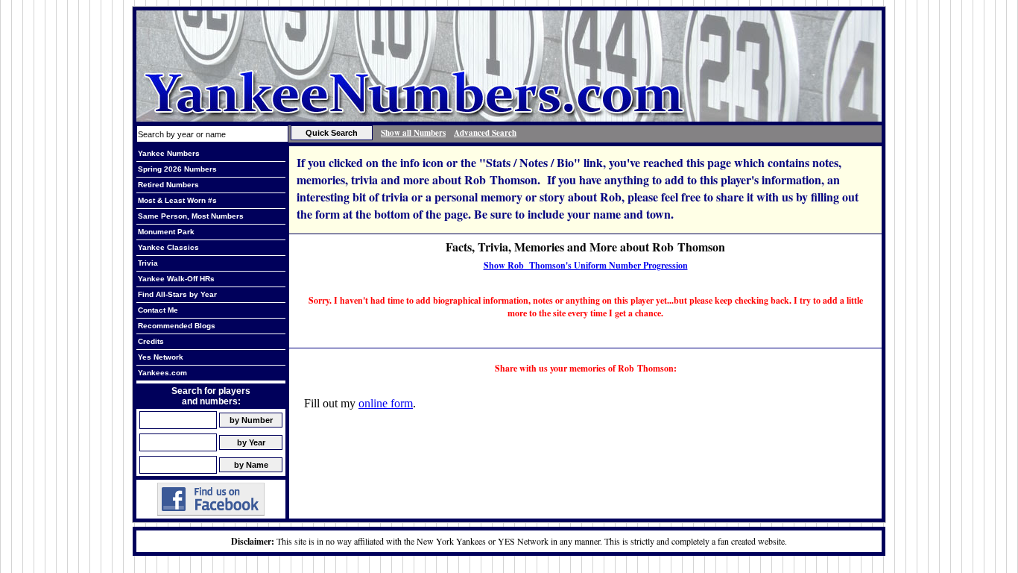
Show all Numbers (413, 133)
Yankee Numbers (169, 153)
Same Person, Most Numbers (191, 216)
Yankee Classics (168, 247)
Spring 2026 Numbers (177, 169)
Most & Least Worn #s (177, 200)
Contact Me (158, 310)
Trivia (148, 263)
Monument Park (166, 232)
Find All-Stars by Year (177, 294)
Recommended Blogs (176, 326)
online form (385, 403)
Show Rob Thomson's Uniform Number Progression (586, 265)
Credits (151, 341)
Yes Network (160, 357)
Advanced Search (485, 133)
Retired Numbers (168, 185)
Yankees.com (162, 373)
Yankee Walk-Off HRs (176, 279)
